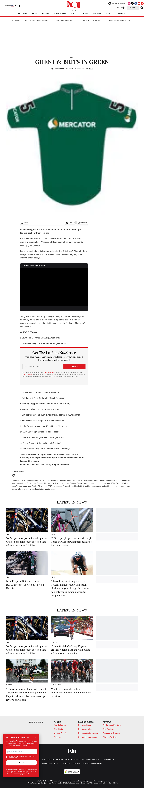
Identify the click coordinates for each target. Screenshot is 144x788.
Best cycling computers (87, 737)
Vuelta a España (60, 733)
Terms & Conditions (19, 773)
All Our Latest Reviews (112, 725)
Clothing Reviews (110, 737)
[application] (54, 287)
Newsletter (83, 223)
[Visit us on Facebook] (135, 3)
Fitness (74, 14)
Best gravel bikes (85, 729)
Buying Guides (60, 14)
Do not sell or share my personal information (81, 764)
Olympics (57, 737)
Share (26, 223)
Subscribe (132, 8)
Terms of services (49, 372)
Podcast (110, 14)
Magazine (97, 14)
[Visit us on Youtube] (139, 3)
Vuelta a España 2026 (64, 20)
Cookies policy (107, 759)
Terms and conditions (74, 759)
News (24, 14)
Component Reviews (111, 733)
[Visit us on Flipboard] (142, 3)
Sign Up (21, 763)
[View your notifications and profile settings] (19, 5)
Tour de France (60, 725)
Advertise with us (50, 764)
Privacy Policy (29, 771)
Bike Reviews (108, 729)
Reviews (45, 14)
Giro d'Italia (58, 729)
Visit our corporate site (101, 781)
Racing (35, 14)
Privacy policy (92, 759)
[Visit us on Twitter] (132, 3)
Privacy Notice (27, 374)
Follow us (72, 223)
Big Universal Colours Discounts (36, 20)
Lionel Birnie (59, 69)
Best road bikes (84, 725)
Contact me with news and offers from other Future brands (22, 757)
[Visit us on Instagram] (129, 3)
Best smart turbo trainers (88, 733)
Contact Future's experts (51, 759)
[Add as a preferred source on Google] (72, 771)
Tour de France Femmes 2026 (119, 20)
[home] (19, 14)
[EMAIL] (14, 475)
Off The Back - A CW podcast (90, 20)
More (120, 14)
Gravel (85, 14)
